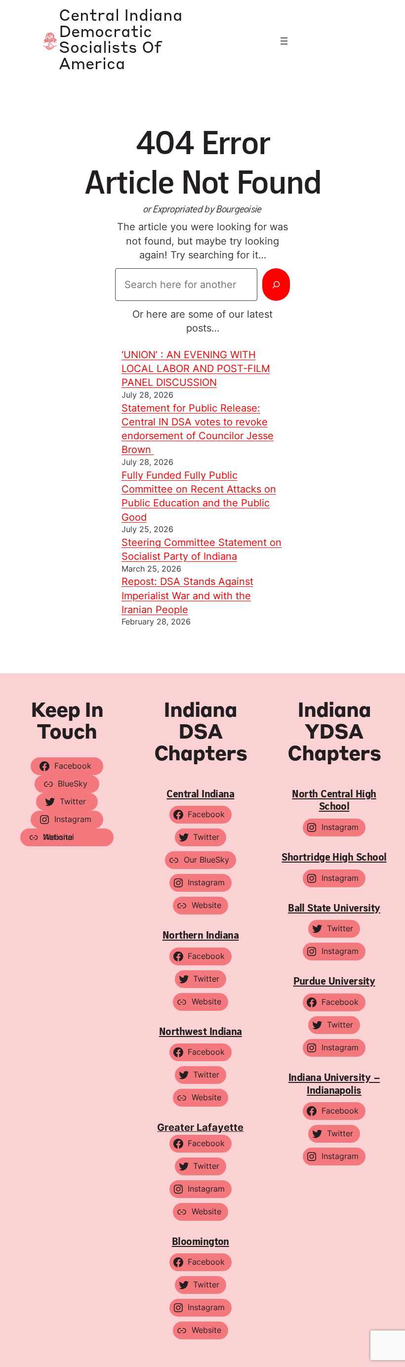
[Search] (276, 284)
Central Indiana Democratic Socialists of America (121, 40)
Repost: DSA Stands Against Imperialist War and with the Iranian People (187, 596)
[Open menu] (284, 41)
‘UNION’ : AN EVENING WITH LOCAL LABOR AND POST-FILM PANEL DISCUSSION (196, 369)
